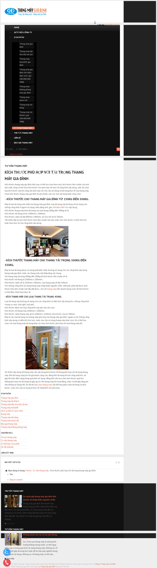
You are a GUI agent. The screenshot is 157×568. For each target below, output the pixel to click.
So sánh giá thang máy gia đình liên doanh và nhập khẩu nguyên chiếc (39, 498)
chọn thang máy (45, 385)
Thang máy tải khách (10, 401)
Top (11, 474)
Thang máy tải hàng (9, 417)
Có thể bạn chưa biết (10, 444)
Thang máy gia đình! (48, 567)
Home (28, 471)
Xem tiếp (10, 524)
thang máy (51, 289)
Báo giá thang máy (9, 424)
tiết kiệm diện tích (60, 207)
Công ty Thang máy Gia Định (105, 564)
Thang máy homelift (9, 408)
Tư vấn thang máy (9, 440)
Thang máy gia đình (9, 398)
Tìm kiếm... (23, 149)
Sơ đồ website (7, 447)
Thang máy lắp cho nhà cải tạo (14, 404)
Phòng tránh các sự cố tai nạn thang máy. (40, 536)
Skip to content (16, 154)
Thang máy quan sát (10, 421)
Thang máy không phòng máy (14, 427)
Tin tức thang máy (9, 437)
